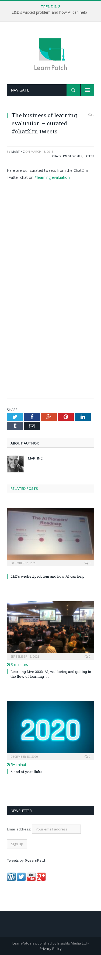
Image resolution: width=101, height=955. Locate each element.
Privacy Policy (51, 948)
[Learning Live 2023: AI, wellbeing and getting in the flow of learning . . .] (50, 629)
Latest (89, 156)
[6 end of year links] (50, 730)
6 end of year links (26, 771)
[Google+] (41, 879)
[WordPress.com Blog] (11, 879)
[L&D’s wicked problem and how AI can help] (50, 536)
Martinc (18, 152)
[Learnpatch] (50, 54)
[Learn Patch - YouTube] (31, 879)
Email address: (19, 829)
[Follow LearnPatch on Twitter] (21, 879)
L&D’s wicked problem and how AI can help (49, 12)
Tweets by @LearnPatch (26, 860)
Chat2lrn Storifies (67, 156)
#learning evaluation (52, 177)
